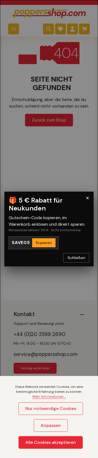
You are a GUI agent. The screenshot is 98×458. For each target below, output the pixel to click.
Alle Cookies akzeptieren (50, 442)
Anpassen (51, 425)
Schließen (76, 257)
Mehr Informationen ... (49, 396)
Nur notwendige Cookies (50, 408)
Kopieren (44, 242)
